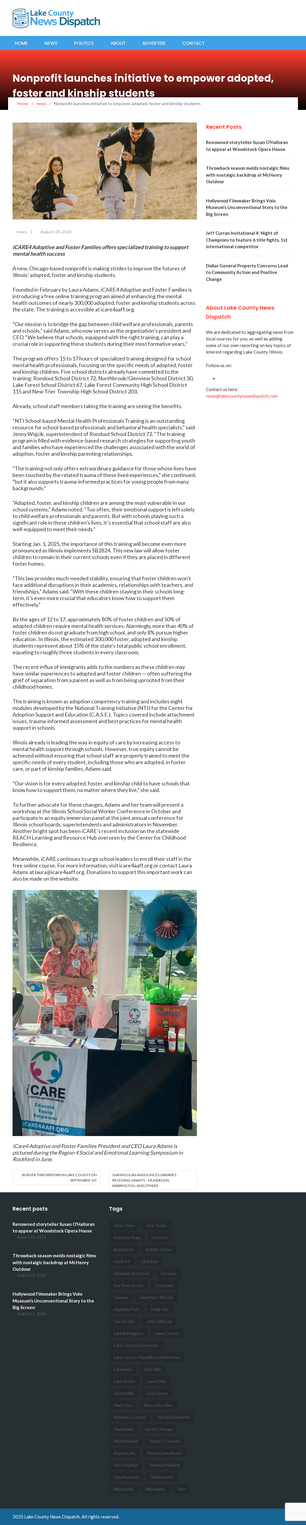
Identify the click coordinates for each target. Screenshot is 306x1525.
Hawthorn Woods (156, 1297)
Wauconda (123, 1488)
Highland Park (126, 1309)
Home (21, 43)
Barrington (124, 1249)
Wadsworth (162, 1476)
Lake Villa (152, 1369)
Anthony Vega (127, 1237)
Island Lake (124, 1321)
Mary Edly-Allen (158, 1405)
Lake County (167, 1333)
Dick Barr (150, 1261)
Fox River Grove (128, 1285)
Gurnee (121, 1297)
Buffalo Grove (159, 1249)
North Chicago (158, 1429)
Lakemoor (123, 1369)
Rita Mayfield (126, 1441)
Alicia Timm (124, 1225)
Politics (84, 43)
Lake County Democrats (136, 1345)
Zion (181, 1488)
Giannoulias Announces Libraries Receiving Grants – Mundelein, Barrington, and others (144, 1180)
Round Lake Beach (164, 1453)
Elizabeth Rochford (131, 1273)
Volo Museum (126, 1476)
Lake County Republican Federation (147, 1357)
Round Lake (124, 1453)
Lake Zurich (124, 1381)
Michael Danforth (173, 1417)
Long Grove (157, 1393)
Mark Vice (123, 1405)
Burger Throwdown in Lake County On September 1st (59, 1177)
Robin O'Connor (165, 1441)
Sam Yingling (125, 1465)
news (22, 231)
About (118, 43)
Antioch (159, 1237)
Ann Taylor (157, 1225)
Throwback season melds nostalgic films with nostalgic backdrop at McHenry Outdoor (247, 174)
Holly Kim (160, 1309)
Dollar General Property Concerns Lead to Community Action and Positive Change (247, 272)
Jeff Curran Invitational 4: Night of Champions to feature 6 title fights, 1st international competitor (246, 239)
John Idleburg (159, 1321)
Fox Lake (169, 1273)
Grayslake (164, 1285)
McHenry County (130, 1417)
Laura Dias (156, 1381)
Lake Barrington (128, 1333)
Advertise (154, 43)
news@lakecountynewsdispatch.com (242, 396)
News (51, 43)
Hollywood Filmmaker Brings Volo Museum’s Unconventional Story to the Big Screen (246, 207)
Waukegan (155, 1488)
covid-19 (122, 1261)
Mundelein (123, 1429)
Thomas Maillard (164, 1465)
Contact (193, 43)
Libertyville (124, 1393)
